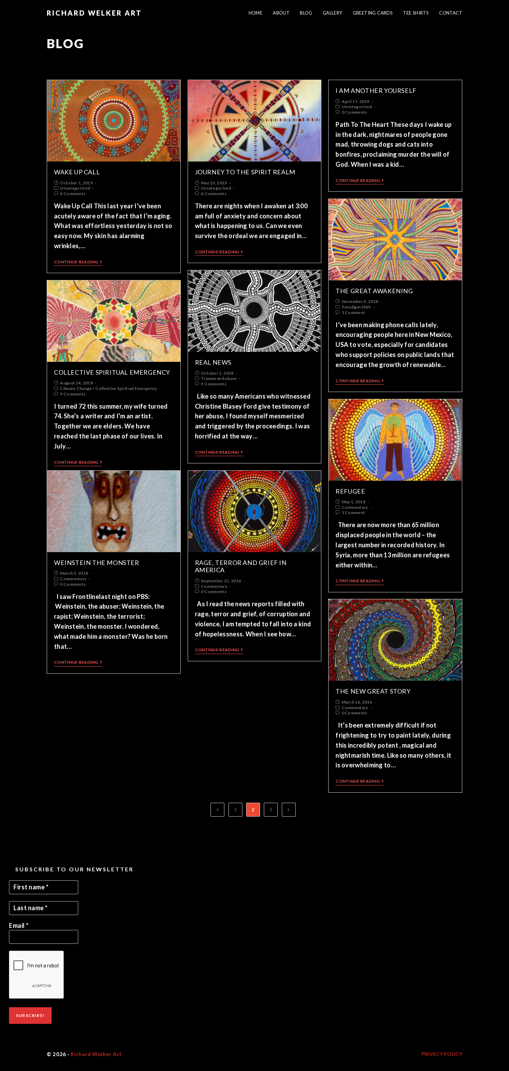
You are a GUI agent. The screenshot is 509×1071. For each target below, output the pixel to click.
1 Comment (353, 312)
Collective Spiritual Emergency (112, 372)
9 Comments (213, 383)
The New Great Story (373, 691)
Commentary (355, 507)
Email (19, 925)
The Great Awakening (374, 291)
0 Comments (354, 112)
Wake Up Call (77, 172)
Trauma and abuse (219, 378)
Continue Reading (76, 262)
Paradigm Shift (356, 307)
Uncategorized (75, 188)
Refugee (350, 491)
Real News (213, 362)
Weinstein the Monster (96, 562)
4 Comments (73, 193)
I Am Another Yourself (376, 90)
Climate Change (76, 388)
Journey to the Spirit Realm (245, 172)
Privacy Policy (441, 1054)
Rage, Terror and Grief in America (241, 566)
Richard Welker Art (94, 13)
